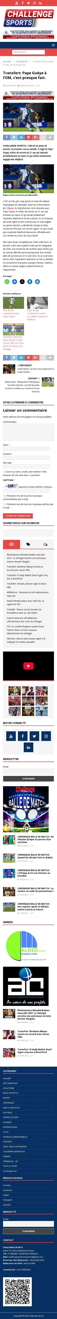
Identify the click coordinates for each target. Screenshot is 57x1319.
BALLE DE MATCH (10, 1092)
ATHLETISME (8, 1088)
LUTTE (6, 1132)
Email (5, 766)
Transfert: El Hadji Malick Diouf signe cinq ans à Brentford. (34, 1051)
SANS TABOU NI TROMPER (15, 1146)
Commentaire (10, 421)
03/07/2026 (24, 846)
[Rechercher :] (28, 51)
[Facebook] (22, 3)
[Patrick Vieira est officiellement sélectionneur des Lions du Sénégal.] (28, 711)
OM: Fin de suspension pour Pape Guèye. (11, 313)
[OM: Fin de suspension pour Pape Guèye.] (13, 303)
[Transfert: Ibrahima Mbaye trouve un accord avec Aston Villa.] (28, 691)
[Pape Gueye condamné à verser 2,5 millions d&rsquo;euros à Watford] (37, 303)
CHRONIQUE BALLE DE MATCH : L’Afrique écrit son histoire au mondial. (33, 873)
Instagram (7, 1199)
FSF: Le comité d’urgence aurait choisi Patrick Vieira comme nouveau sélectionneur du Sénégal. (25, 630)
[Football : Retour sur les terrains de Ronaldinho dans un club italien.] (15, 711)
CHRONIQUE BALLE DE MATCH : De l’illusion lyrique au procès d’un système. (35, 839)
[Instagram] (34, 3)
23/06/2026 (24, 895)
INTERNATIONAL (10, 1127)
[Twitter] (28, 3)
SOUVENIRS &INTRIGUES (14, 1151)
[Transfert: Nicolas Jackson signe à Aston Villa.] (15, 701)
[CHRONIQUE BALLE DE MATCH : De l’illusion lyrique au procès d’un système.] (9, 840)
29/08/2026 (24, 1022)
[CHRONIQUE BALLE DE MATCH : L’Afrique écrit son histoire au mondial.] (9, 873)
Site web (7, 462)
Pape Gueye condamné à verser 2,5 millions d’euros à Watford (37, 315)
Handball (7, 1122)
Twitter (6, 1195)
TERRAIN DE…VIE (10, 1161)
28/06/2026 (24, 879)
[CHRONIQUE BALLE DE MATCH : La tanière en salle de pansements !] (9, 891)
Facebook (7, 1190)
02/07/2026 (24, 861)
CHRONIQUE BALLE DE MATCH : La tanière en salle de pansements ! (35, 890)
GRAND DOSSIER (10, 1117)
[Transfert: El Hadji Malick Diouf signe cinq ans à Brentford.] (42, 691)
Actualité (7, 1078)
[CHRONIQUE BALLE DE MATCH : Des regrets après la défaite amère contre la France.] (9, 907)
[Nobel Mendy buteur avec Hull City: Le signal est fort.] (42, 701)
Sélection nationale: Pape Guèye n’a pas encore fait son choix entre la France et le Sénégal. (13, 343)
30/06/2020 (10, 85)
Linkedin (7, 1204)
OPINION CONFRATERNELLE (15, 1137)
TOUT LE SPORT (10, 1166)
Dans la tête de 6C (11, 1107)
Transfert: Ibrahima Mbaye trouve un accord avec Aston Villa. (33, 1034)
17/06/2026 (24, 913)
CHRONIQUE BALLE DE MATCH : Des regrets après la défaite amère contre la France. (33, 906)
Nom (6, 444)
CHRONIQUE (8, 1102)
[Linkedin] (40, 3)
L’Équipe (10, 208)
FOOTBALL (7, 1112)
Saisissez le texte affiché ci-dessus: (35, 486)
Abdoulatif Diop (27, 85)
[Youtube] (16, 3)
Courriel (7, 453)
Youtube (7, 1185)
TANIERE (6, 1156)
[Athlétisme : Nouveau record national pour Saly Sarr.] (28, 701)
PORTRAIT (7, 1141)
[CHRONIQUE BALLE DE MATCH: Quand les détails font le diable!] (9, 858)
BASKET (6, 1097)
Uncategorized (10, 1171)
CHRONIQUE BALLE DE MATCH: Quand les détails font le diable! (35, 856)
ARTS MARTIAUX (10, 1083)
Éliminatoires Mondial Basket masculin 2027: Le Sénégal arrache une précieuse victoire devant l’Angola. (26, 558)
